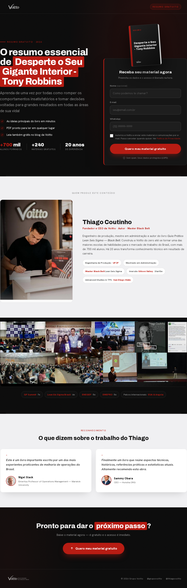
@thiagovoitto (173, 578)
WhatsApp (115, 118)
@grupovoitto (154, 578)
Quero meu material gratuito (145, 149)
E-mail (113, 102)
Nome (118, 85)
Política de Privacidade (168, 138)
